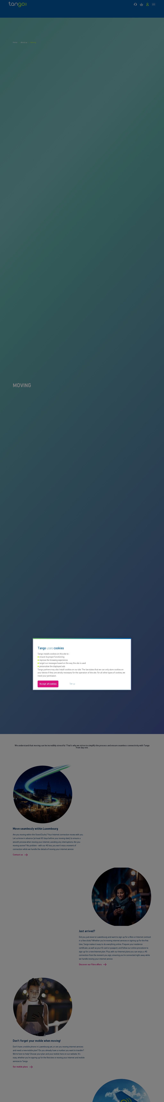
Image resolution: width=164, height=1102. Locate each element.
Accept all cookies (48, 683)
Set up (72, 683)
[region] (82, 664)
